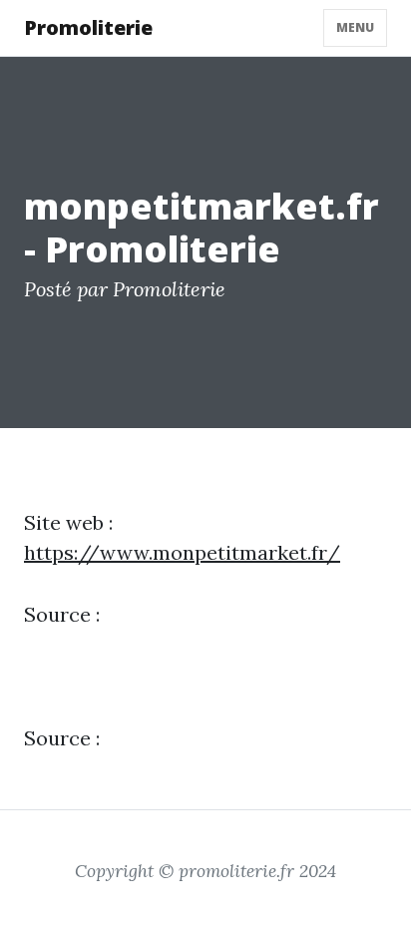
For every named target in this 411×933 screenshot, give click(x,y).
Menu (355, 27)
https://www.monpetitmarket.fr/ (182, 552)
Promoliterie (88, 27)
